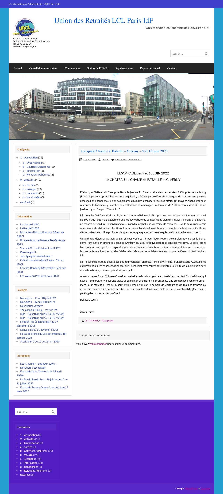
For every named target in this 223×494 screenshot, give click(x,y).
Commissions (72, 68)
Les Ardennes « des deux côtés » (38, 363)
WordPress (191, 488)
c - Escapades (106, 320)
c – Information (31, 170)
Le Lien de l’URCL (30, 224)
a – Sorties (29, 185)
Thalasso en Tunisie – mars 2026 (38, 309)
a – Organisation (32, 162)
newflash (25, 202)
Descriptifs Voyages (31, 305)
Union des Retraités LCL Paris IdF (103, 20)
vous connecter (98, 343)
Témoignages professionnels (36, 256)
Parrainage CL (28, 252)
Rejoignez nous (124, 68)
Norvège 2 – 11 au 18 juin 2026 (38, 298)
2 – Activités (27, 179)
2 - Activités (91, 320)
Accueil (18, 68)
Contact (171, 68)
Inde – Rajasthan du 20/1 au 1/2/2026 (42, 313)
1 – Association (29, 157)
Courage (205, 488)
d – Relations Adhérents (36, 174)
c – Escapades (31, 193)
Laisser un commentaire (128, 159)
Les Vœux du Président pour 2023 (39, 275)
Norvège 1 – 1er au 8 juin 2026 (38, 301)
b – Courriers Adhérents (36, 166)
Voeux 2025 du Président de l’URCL (40, 248)
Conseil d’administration (43, 68)
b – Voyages (29, 189)
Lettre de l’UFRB (29, 228)
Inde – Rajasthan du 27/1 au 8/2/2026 (42, 317)
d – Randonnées (32, 197)
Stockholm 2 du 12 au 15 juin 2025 (40, 341)
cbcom (105, 159)
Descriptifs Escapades (33, 367)
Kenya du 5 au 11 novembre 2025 (39, 329)
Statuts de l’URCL (97, 68)
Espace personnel (150, 68)
